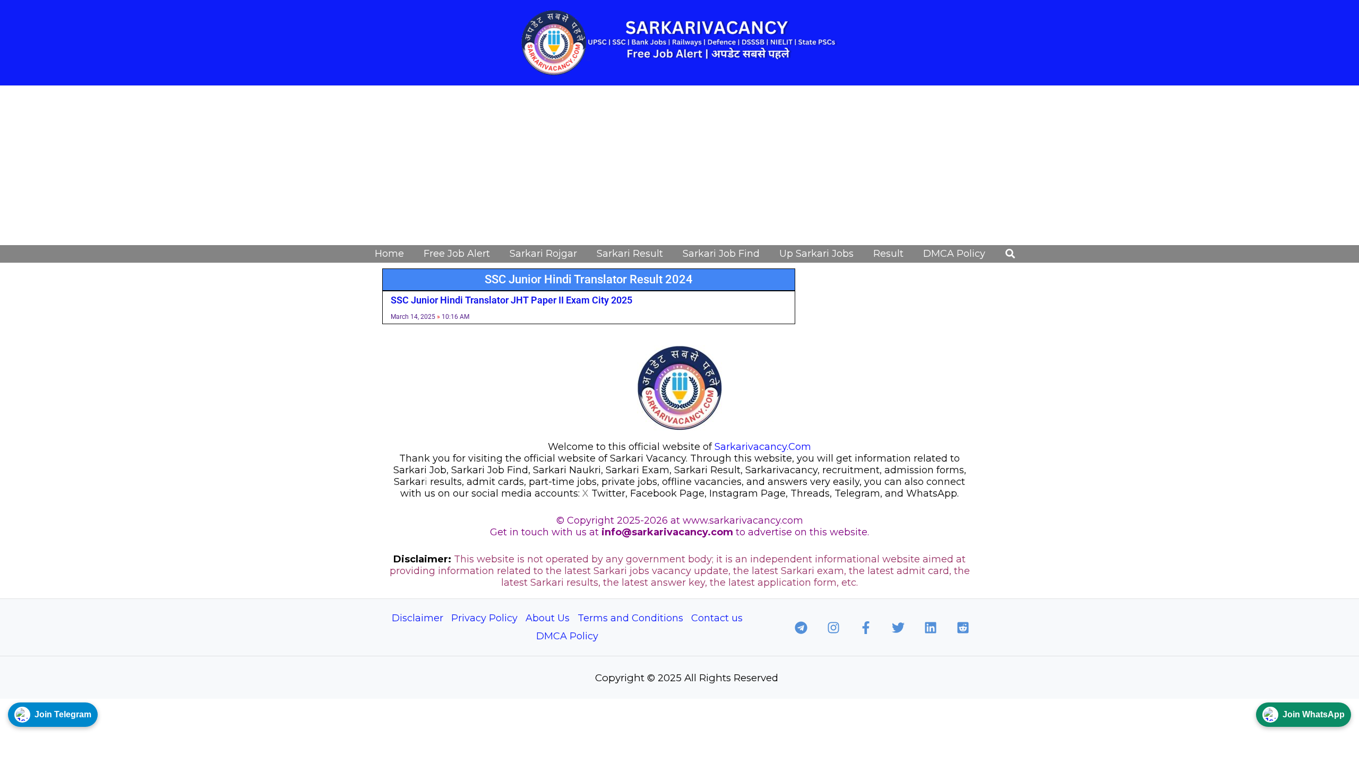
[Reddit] (963, 627)
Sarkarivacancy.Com (763, 447)
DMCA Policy (567, 636)
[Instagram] (833, 627)
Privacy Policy (484, 618)
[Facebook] (865, 627)
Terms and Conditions (630, 618)
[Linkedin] (930, 627)
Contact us (717, 618)
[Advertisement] (679, 165)
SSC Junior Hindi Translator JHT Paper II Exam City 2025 (511, 300)
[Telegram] (801, 627)
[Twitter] (898, 627)
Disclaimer (417, 618)
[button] (1010, 254)
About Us (548, 618)
